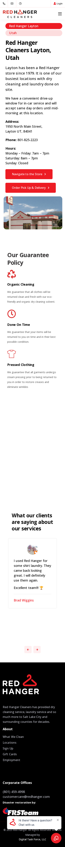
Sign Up (8, 748)
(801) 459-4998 (14, 792)
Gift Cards (10, 754)
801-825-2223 (28, 140)
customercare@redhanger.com (26, 796)
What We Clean (13, 737)
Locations (9, 743)
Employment (11, 760)
